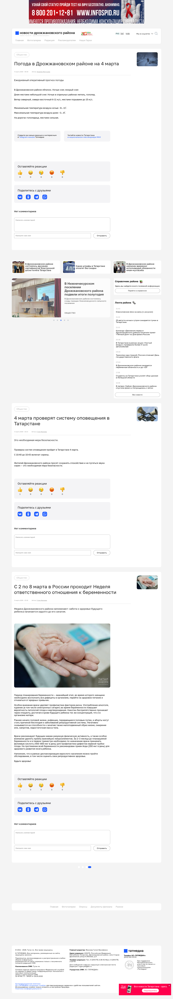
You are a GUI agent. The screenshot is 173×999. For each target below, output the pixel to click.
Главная (19, 40)
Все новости (137, 395)
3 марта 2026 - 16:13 (21, 431)
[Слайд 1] (53, 320)
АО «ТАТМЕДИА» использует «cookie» (30, 985)
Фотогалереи (34, 40)
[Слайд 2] (57, 320)
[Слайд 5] (68, 320)
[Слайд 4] (64, 320)
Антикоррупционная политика (27, 984)
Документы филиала (101, 906)
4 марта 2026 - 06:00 (21, 71)
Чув (128, 34)
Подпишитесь (150, 990)
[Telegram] (36, 197)
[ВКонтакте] (20, 197)
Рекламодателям (67, 40)
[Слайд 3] (61, 320)
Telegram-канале (27, 137)
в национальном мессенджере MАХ (84, 137)
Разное (119, 906)
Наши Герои (85, 40)
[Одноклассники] (28, 197)
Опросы (83, 906)
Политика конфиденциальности (28, 989)
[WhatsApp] (44, 197)
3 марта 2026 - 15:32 (21, 600)
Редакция (49, 40)
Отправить (102, 235)
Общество (21, 54)
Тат (122, 34)
